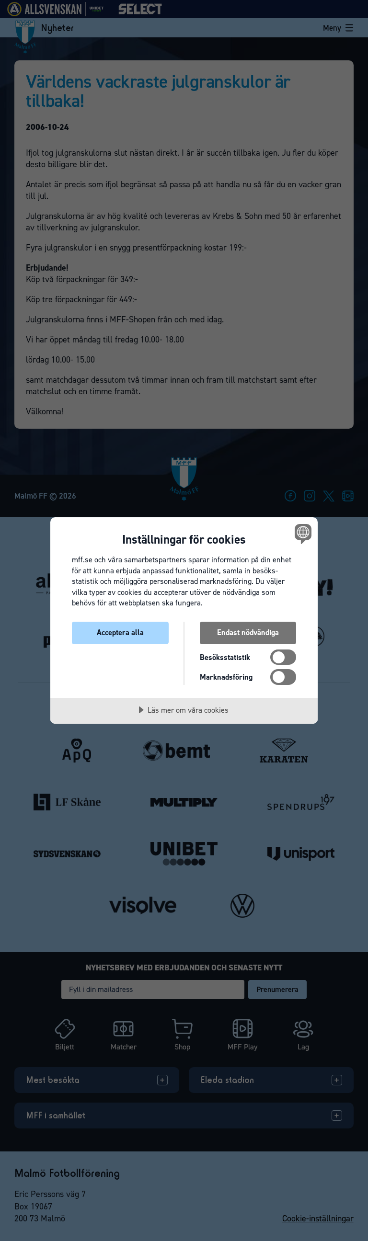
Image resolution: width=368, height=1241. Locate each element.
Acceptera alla (120, 632)
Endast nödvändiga (248, 632)
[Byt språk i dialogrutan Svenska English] (302, 533)
